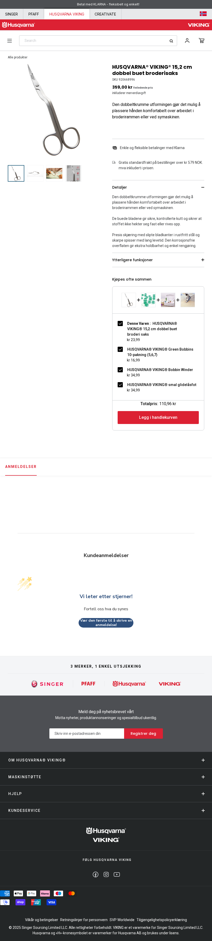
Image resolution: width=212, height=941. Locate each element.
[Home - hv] (18, 25)
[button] (201, 40)
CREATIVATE (105, 14)
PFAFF (33, 14)
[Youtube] (116, 874)
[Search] (173, 41)
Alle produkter (17, 57)
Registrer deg (143, 733)
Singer (11, 14)
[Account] (187, 41)
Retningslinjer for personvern (84, 920)
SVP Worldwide (122, 920)
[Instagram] (106, 874)
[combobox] (98, 40)
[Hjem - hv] (106, 834)
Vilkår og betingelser (41, 920)
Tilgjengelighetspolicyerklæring (162, 920)
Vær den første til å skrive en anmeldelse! (106, 623)
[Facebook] (95, 874)
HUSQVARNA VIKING (66, 14)
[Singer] (48, 684)
